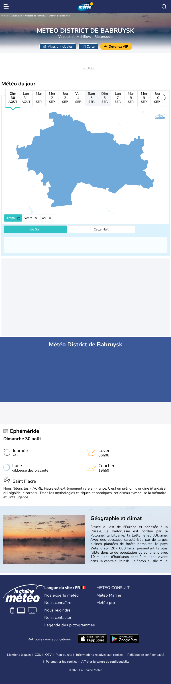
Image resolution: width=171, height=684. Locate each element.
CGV (48, 655)
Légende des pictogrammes (69, 625)
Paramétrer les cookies (61, 662)
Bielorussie (16, 15)
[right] (165, 98)
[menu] (6, 6)
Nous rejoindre (57, 610)
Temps (10, 218)
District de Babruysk (59, 15)
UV (44, 218)
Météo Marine (108, 595)
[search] (164, 6)
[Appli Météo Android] (124, 639)
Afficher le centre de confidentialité (105, 662)
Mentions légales (19, 655)
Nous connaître (57, 602)
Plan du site (64, 655)
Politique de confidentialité (145, 655)
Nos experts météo (61, 595)
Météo (4, 15)
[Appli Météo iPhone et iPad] (92, 639)
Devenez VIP (118, 46)
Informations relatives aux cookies (99, 655)
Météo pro (105, 602)
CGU (38, 655)
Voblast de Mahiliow (35, 15)
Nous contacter (57, 617)
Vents (28, 218)
